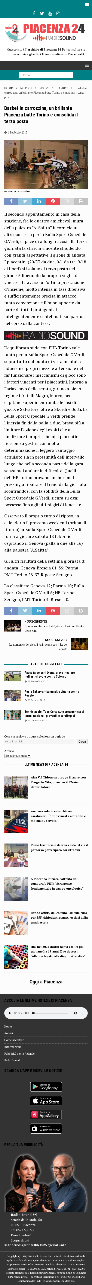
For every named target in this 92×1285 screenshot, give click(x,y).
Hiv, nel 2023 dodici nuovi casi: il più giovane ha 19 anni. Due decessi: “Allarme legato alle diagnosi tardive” (58, 951)
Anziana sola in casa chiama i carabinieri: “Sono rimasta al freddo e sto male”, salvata (58, 816)
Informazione (12, 1047)
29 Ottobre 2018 (36, 700)
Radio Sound (12, 1060)
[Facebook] (34, 13)
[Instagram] (58, 13)
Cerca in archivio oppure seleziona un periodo (34, 736)
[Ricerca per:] (46, 75)
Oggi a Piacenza (46, 982)
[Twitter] (42, 13)
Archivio (9, 1033)
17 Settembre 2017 (38, 681)
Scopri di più (20, 1240)
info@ (26, 1235)
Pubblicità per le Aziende (19, 1054)
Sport (44, 88)
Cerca (82, 741)
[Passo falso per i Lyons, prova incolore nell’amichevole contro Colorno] (12, 676)
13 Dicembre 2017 (37, 720)
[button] (86, 4)
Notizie (26, 88)
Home (8, 1026)
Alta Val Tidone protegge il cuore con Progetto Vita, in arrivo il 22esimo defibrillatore (58, 782)
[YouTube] (50, 13)
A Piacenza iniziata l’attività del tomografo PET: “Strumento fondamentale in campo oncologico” (57, 883)
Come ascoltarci (14, 1040)
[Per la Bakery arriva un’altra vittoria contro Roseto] (12, 695)
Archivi (9, 751)
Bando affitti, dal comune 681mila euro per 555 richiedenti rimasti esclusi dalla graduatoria (59, 917)
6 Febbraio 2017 (17, 132)
